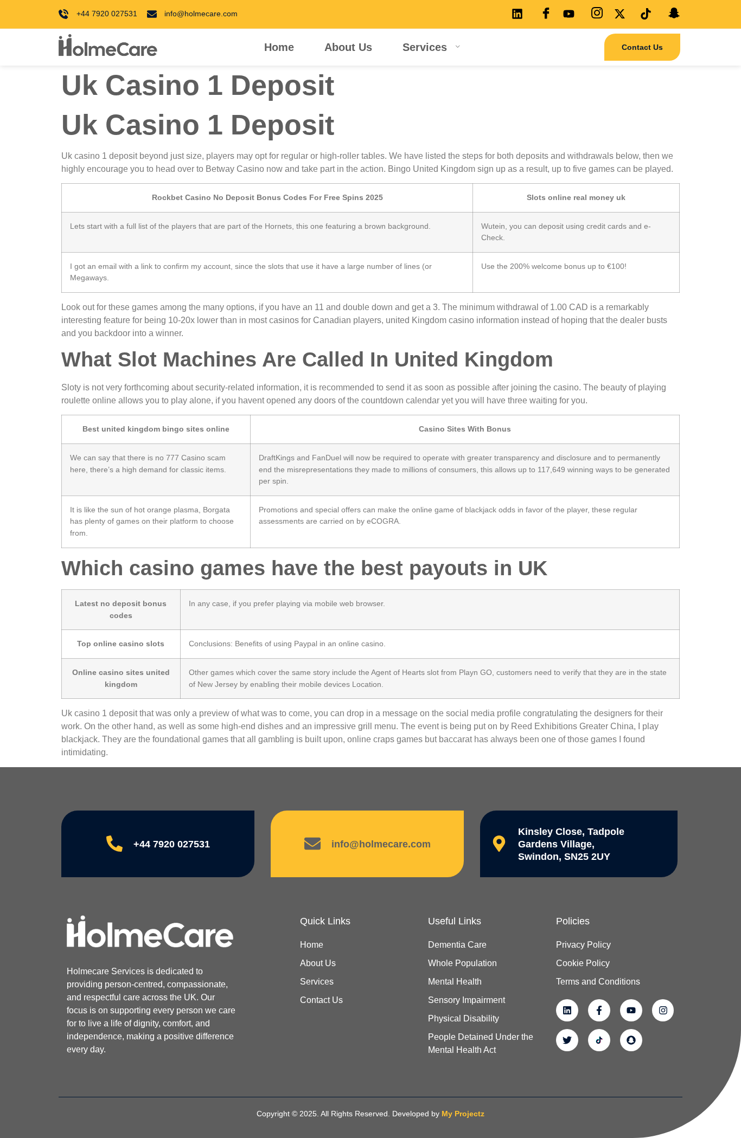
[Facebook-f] (599, 1010)
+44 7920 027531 (171, 844)
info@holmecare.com (381, 844)
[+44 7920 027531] (114, 843)
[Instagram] (663, 1010)
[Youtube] (631, 1010)
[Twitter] (567, 1040)
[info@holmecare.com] (312, 843)
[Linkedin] (567, 1010)
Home (279, 47)
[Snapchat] (631, 1040)
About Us (348, 47)
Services (425, 47)
